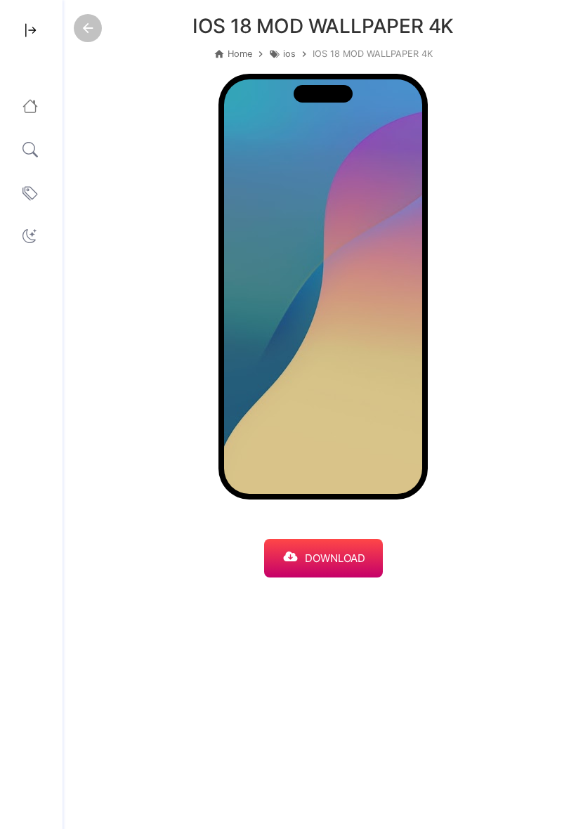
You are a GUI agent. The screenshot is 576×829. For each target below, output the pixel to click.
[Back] (88, 28)
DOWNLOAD (335, 558)
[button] (29, 236)
